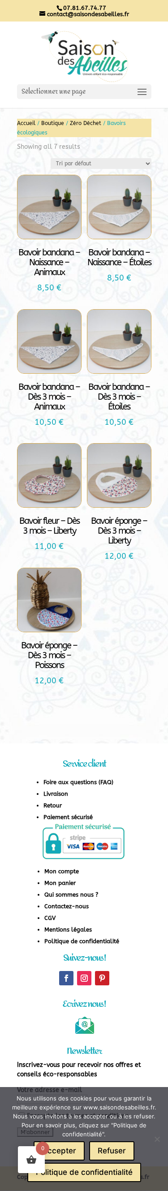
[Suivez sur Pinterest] (102, 978)
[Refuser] (156, 1139)
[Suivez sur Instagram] (84, 978)
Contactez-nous (66, 906)
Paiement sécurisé (68, 817)
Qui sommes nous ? (71, 894)
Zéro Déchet (85, 123)
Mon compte (61, 871)
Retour (52, 805)
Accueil (26, 123)
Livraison (55, 793)
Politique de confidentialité (81, 941)
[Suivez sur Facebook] (66, 978)
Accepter (59, 1150)
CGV (50, 918)
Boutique (52, 123)
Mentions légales (68, 929)
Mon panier (60, 883)
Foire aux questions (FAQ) (78, 782)
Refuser (112, 1150)
